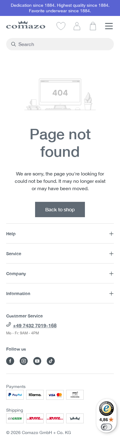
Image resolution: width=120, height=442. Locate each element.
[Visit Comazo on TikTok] (51, 361)
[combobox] (63, 44)
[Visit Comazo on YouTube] (37, 361)
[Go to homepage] (25, 25)
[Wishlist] (61, 26)
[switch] (106, 427)
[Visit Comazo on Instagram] (24, 361)
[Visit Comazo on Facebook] (10, 361)
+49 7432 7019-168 (35, 325)
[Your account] (77, 26)
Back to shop (60, 209)
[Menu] (109, 26)
